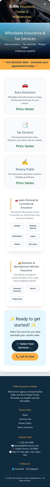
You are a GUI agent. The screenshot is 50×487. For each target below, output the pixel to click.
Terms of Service (25, 427)
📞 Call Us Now (25, 356)
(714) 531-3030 (26, 442)
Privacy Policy (25, 423)
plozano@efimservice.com (26, 445)
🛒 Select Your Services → (25, 346)
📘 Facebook (18, 469)
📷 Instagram (32, 469)
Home (25, 415)
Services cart (25, 419)
